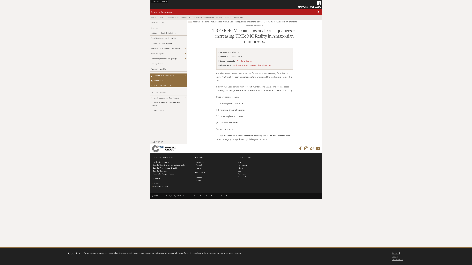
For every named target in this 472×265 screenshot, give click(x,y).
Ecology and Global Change (161, 43)
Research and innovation (179, 17)
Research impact (157, 53)
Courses (156, 183)
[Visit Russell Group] (171, 148)
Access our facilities (164, 75)
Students (199, 177)
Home (153, 17)
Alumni (219, 17)
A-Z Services (200, 162)
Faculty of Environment (161, 162)
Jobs (239, 171)
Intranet (198, 168)
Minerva (198, 180)
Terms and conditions (190, 196)
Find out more (397, 259)
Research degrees (162, 85)
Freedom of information (234, 196)
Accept (396, 253)
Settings (395, 256)
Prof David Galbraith (244, 61)
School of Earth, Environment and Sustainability (169, 165)
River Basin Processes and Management (166, 48)
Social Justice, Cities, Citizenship (163, 38)
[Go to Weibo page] (312, 149)
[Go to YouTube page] (318, 149)
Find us (240, 168)
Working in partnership (203, 17)
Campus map (242, 165)
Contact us (238, 17)
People (228, 17)
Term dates (242, 174)
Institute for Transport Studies (163, 174)
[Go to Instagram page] (306, 149)
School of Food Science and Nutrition (165, 168)
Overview (154, 27)
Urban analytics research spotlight (164, 58)
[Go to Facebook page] (300, 149)
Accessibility (204, 196)
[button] (318, 11)
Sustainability (242, 177)
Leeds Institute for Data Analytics (166, 97)
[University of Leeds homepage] (309, 4)
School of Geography (161, 11)
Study (161, 17)
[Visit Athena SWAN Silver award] (158, 148)
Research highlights (158, 68)
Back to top (157, 142)
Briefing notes (161, 80)
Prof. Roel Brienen (240, 65)
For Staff (199, 165)
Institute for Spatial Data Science (163, 33)
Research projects (201, 22)
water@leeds (159, 110)
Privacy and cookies (217, 196)
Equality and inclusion (160, 186)
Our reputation (157, 63)
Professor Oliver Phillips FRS (260, 65)
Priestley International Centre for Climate (165, 104)
